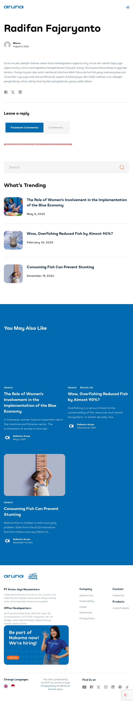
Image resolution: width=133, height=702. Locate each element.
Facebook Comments (24, 127)
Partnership (85, 611)
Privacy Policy (86, 617)
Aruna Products (121, 606)
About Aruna (86, 594)
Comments (56, 127)
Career (83, 605)
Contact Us (118, 594)
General (8, 386)
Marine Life (86, 386)
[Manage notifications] (125, 694)
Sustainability (86, 599)
